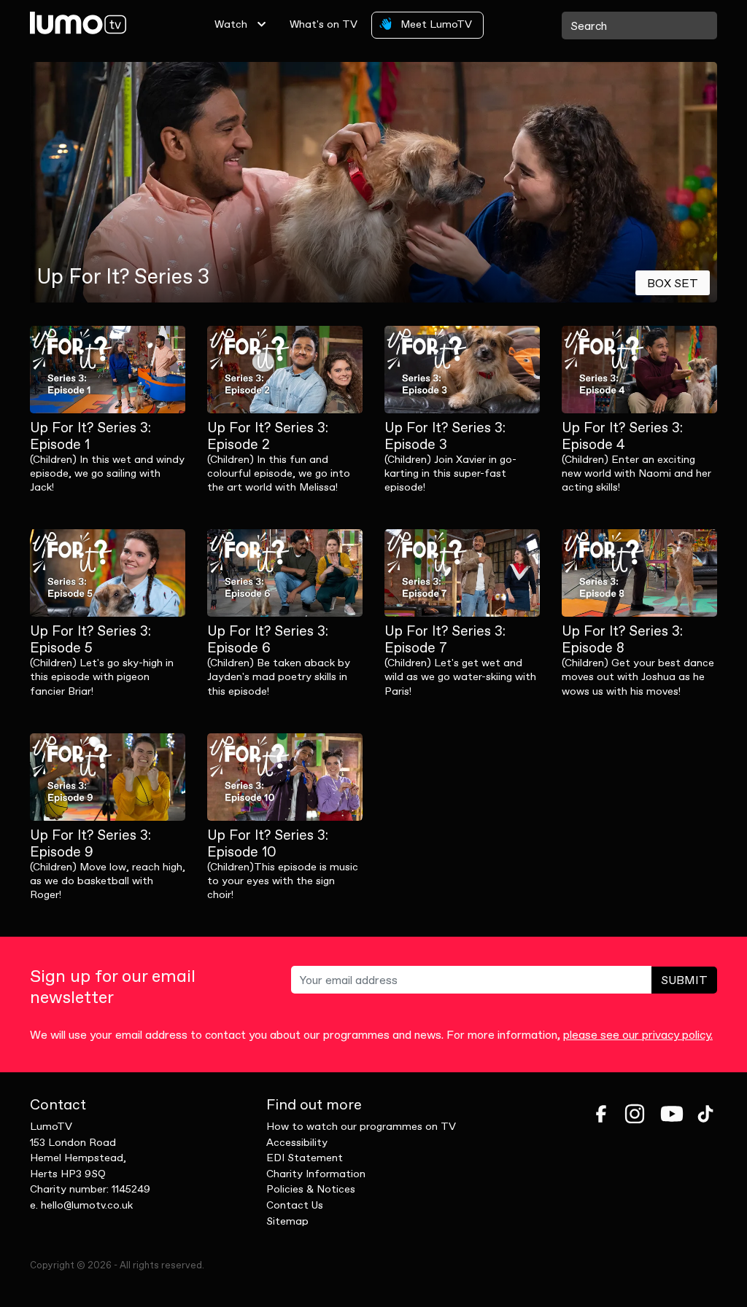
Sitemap (287, 1221)
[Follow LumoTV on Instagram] (634, 1114)
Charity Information (315, 1173)
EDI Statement (304, 1157)
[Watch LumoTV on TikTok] (705, 1114)
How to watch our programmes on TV (361, 1126)
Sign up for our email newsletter (113, 987)
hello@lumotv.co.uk (87, 1205)
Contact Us (294, 1205)
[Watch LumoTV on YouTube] (672, 1114)
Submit (684, 980)
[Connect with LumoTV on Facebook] (601, 1114)
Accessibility (297, 1142)
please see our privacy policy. (638, 1034)
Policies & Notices (310, 1189)
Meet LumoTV (435, 24)
